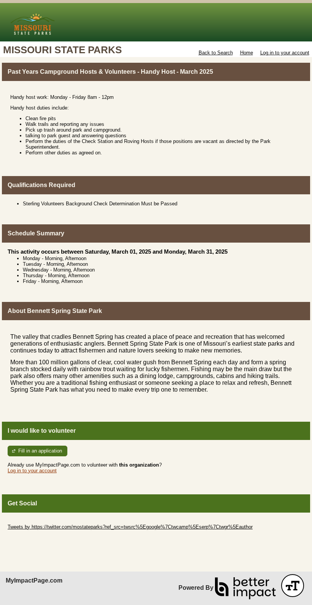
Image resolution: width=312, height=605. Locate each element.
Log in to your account (284, 53)
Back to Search (216, 53)
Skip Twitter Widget (29, 521)
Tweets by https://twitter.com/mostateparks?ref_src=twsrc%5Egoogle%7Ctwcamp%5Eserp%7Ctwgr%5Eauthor (130, 527)
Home (246, 53)
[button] (292, 585)
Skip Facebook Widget (32, 538)
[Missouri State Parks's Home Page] (156, 22)
